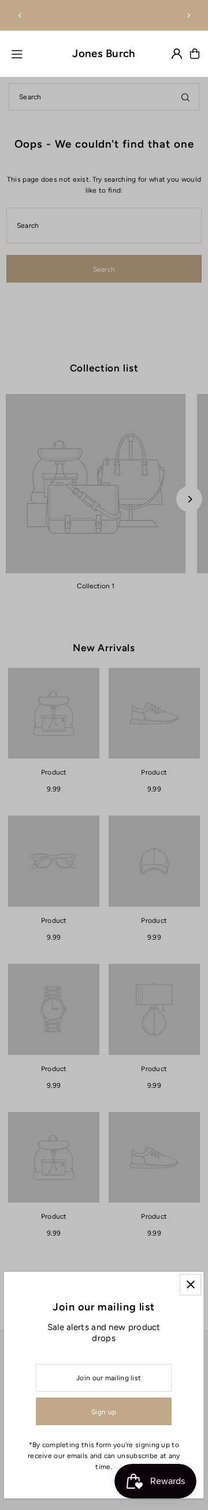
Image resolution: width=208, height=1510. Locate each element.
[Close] (191, 1285)
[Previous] (20, 15)
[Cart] (194, 53)
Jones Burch (103, 53)
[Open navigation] (34, 53)
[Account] (177, 53)
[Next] (188, 15)
